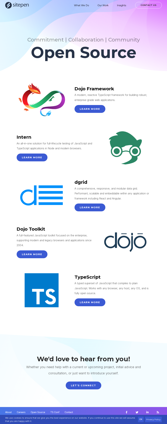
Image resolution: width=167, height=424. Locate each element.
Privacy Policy (153, 419)
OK (140, 419)
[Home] (17, 5)
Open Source (38, 412)
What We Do (81, 5)
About (8, 412)
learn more (90, 108)
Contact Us (148, 5)
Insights (121, 5)
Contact (69, 412)
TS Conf (54, 412)
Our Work (103, 5)
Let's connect (83, 385)
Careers (21, 412)
